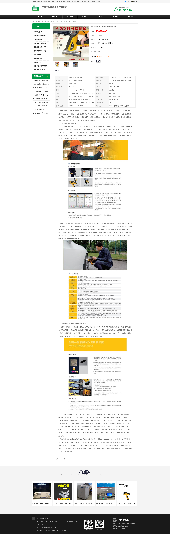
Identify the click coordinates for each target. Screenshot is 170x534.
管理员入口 (59, 530)
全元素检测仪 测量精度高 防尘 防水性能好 (41, 113)
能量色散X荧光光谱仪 (41, 66)
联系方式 (130, 17)
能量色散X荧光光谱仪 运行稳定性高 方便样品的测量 (41, 87)
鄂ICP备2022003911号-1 (55, 521)
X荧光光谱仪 (38, 39)
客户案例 (115, 17)
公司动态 (100, 17)
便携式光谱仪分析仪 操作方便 (106, 503)
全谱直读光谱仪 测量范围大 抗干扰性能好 (41, 84)
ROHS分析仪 (51, 21)
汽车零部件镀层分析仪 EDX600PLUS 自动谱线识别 (41, 98)
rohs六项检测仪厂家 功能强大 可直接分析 (41, 91)
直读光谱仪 (37, 62)
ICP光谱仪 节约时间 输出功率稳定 (41, 95)
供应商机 (55, 17)
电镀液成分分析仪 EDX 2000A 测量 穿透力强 (41, 109)
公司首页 (39, 17)
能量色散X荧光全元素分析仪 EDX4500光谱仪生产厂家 (90, 503)
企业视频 (70, 17)
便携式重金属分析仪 (40, 47)
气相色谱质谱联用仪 (40, 35)
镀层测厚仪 (37, 54)
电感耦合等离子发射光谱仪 (42, 51)
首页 (39, 21)
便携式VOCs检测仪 (40, 43)
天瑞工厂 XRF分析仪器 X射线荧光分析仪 (65, 503)
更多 (48, 76)
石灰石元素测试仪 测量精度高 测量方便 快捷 (41, 106)
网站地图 (64, 530)
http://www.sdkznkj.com (61, 459)
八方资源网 (47, 530)
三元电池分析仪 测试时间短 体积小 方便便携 (41, 102)
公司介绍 (85, 17)
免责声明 (52, 530)
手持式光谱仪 (38, 58)
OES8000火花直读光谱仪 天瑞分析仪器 (43, 503)
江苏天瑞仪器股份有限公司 (68, 521)
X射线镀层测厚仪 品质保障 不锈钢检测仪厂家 (129, 503)
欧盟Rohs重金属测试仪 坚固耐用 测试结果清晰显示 (41, 80)
